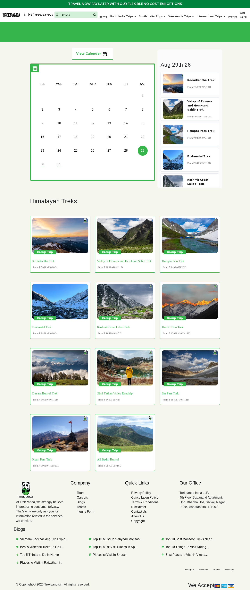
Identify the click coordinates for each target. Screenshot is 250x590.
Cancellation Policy (144, 497)
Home (103, 16)
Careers (82, 497)
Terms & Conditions (144, 502)
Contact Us (139, 511)
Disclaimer (138, 507)
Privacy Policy (141, 492)
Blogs (81, 502)
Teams (81, 507)
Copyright (138, 521)
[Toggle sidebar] (35, 68)
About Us (137, 516)
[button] (123, 16)
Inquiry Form (85, 511)
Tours (80, 492)
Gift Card (243, 14)
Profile (232, 16)
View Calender (88, 53)
